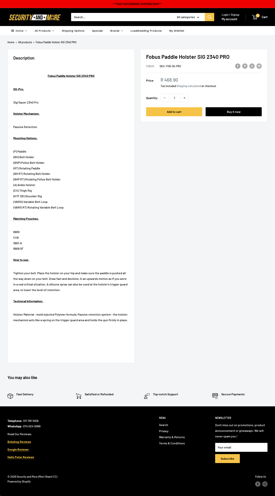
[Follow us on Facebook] (257, 483)
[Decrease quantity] (165, 98)
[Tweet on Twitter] (252, 66)
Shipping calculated (189, 86)
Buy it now (234, 111)
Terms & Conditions (172, 443)
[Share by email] (259, 66)
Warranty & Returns (172, 437)
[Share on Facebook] (237, 66)
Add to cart (174, 111)
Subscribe (227, 458)
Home (10, 42)
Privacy (164, 431)
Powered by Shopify (19, 481)
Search (163, 425)
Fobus (150, 66)
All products (25, 42)
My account (229, 19)
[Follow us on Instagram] (265, 483)
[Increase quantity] (184, 98)
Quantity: (152, 98)
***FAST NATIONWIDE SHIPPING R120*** (137, 4)
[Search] (209, 17)
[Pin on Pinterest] (245, 66)
